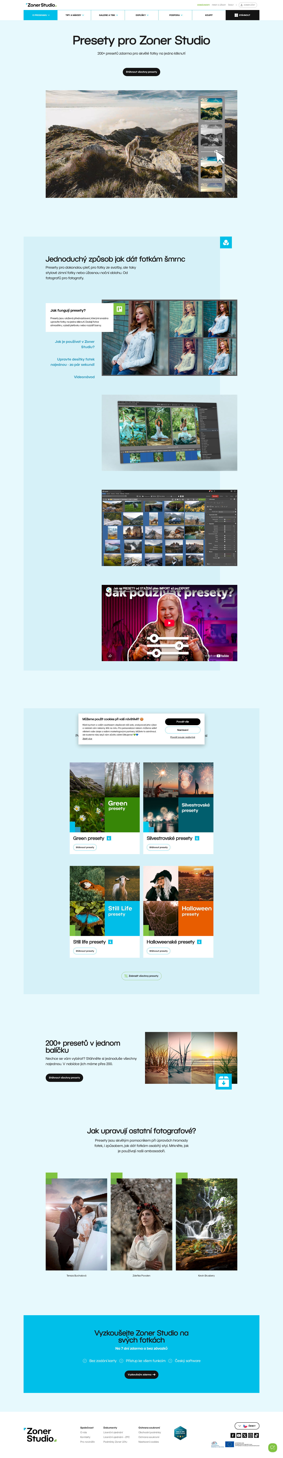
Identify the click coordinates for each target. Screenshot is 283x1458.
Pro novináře (87, 1442)
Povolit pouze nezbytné (182, 737)
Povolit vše (183, 721)
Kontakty (85, 1437)
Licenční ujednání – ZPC (116, 1437)
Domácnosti (203, 5)
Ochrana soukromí (149, 1437)
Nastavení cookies (149, 1442)
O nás (83, 1432)
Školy (231, 5)
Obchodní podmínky (150, 1432)
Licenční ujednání (113, 1432)
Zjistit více (87, 739)
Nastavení (182, 730)
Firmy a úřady (219, 5)
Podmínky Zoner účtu (115, 1442)
